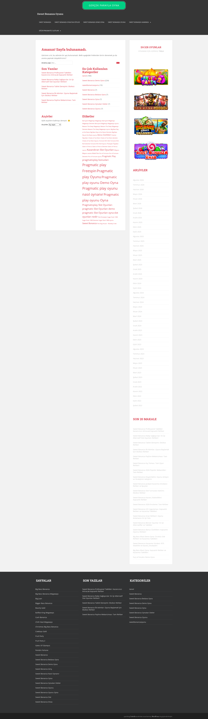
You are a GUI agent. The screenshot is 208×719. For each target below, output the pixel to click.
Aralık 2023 (137, 330)
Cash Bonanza (41, 617)
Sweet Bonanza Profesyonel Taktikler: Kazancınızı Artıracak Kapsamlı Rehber (57, 74)
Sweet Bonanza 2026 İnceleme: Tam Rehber (150, 504)
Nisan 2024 (137, 311)
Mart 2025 (137, 260)
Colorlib (132, 716)
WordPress (155, 716)
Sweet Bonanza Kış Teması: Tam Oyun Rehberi (148, 464)
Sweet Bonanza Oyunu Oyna (46, 692)
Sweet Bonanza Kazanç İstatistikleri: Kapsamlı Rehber (147, 498)
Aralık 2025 (137, 217)
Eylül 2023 (137, 344)
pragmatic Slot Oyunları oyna (98, 212)
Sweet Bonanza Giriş (43, 669)
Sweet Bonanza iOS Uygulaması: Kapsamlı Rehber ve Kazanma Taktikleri (150, 510)
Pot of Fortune (104, 153)
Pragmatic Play (109, 156)
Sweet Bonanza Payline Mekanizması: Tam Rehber (59, 101)
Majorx (116, 150)
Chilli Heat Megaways (44, 622)
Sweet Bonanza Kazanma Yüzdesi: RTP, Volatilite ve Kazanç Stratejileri (148, 544)
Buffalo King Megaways (44, 612)
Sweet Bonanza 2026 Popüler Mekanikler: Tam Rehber (149, 471)
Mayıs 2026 (137, 194)
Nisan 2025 (137, 255)
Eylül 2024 (137, 288)
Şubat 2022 (137, 405)
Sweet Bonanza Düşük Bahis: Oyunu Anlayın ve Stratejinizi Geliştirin (151, 478)
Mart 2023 (137, 372)
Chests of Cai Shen (94, 138)
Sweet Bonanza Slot (43, 697)
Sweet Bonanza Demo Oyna (93, 22)
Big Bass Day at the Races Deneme (100, 132)
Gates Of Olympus (42, 645)
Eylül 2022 (137, 401)
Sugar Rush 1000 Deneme (90, 220)
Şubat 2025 (137, 264)
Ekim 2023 (137, 340)
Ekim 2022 (137, 396)
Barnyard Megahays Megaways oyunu (107, 123)
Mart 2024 (137, 316)
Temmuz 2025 (138, 241)
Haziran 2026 (138, 189)
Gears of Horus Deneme (99, 146)
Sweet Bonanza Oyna (90, 99)
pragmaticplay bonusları (95, 159)
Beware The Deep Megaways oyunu (99, 129)
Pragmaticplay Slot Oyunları (97, 204)
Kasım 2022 (137, 391)
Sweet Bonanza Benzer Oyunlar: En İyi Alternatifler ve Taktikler (148, 524)
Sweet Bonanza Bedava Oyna (94, 94)
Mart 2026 (137, 203)
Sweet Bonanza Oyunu (50, 13)
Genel (84, 76)
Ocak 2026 (137, 213)
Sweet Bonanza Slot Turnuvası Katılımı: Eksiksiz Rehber (148, 492)
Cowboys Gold (41, 631)
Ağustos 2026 (138, 180)
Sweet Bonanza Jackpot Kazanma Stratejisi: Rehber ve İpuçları (150, 485)
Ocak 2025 (137, 269)
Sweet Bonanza (45, 22)
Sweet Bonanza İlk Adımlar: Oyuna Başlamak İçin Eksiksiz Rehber (59, 94)
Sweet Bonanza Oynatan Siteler (67, 22)
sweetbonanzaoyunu (90, 85)
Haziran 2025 (138, 246)
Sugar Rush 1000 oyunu (106, 220)
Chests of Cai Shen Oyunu (90, 141)
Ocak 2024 (137, 325)
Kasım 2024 (137, 279)
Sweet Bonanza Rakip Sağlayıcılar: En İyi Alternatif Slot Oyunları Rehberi (58, 80)
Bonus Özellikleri (104, 135)
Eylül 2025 (137, 232)
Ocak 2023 (137, 382)
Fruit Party (39, 636)
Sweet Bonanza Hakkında (139, 22)
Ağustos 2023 (138, 349)
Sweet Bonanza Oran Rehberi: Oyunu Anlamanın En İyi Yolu (148, 517)
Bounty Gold (40, 608)
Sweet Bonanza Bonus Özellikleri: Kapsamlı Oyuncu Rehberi (150, 531)
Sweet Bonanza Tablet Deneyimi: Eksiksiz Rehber (58, 87)
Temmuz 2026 (138, 185)
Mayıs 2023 (137, 363)
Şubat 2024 (137, 321)
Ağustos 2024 (138, 293)
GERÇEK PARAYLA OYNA (104, 5)
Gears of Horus (87, 146)
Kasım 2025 (137, 222)
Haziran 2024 (138, 302)
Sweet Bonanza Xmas (43, 702)
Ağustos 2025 (138, 236)
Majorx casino (87, 153)
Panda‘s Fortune (41, 650)
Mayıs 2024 (137, 307)
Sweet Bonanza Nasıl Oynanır (47, 674)
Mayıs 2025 (137, 250)
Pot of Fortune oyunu (95, 156)
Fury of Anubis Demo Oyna (144, 557)
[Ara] (118, 63)
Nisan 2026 (137, 199)
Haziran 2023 (138, 358)
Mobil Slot (95, 153)
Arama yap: (46, 63)
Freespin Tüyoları (112, 144)
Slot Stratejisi (102, 217)
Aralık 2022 (137, 387)
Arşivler (45, 124)
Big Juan (38, 598)
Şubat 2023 (137, 377)
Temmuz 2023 (138, 354)
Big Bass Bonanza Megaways (46, 594)
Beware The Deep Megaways (91, 126)
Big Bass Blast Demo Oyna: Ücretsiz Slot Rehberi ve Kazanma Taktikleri (149, 537)
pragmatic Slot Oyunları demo (98, 208)
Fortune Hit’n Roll (104, 141)
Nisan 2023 (137, 368)
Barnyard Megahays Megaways (92, 121)
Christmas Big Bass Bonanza (46, 627)
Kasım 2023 (137, 335)
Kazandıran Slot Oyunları (100, 149)
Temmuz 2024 (138, 297)
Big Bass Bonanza (42, 589)
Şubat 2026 (137, 208)
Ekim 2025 (137, 227)
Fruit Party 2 (40, 641)
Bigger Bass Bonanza (43, 603)
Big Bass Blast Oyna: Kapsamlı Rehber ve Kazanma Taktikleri (149, 551)
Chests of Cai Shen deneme (109, 138)
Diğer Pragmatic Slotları (49, 31)
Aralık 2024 (137, 274)
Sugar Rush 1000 (112, 217)
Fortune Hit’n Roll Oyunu (98, 144)
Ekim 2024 (137, 283)
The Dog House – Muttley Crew (107, 223)
